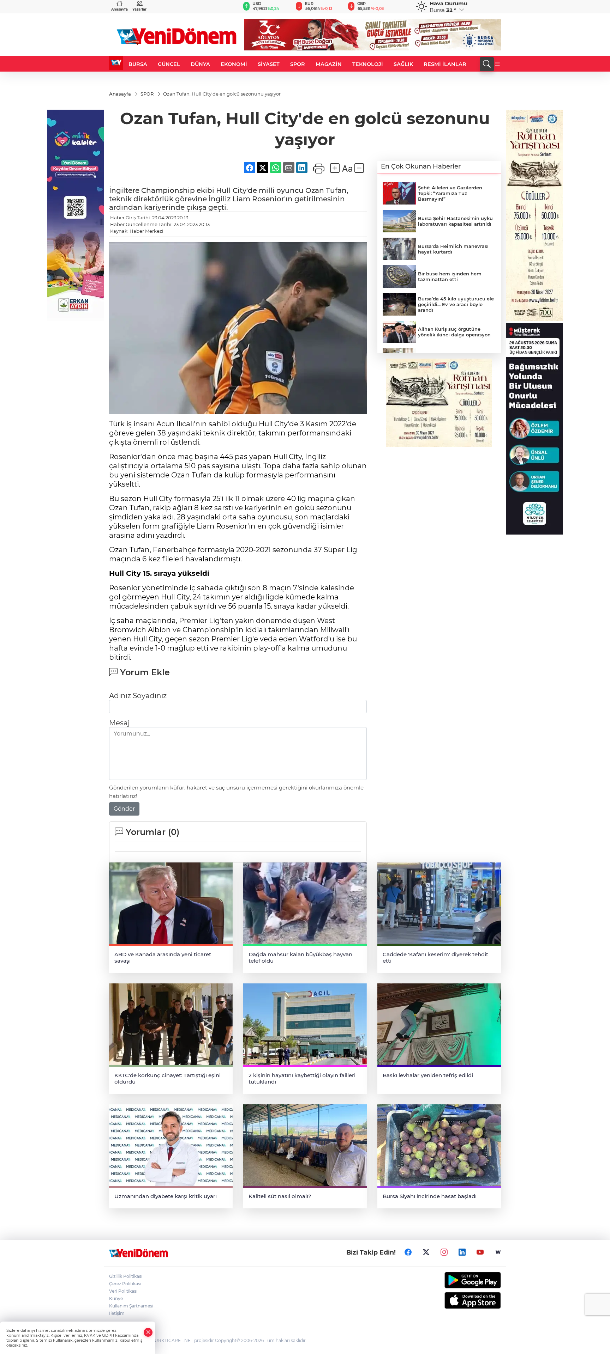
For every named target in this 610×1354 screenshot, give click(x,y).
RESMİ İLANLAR (445, 64)
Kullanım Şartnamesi (131, 1306)
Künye (116, 1298)
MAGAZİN (329, 64)
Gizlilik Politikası (125, 1276)
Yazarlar (139, 9)
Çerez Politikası (125, 1283)
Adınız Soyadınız (138, 695)
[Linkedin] (462, 1252)
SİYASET (269, 64)
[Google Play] (456, 1280)
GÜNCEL (169, 64)
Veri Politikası (123, 1291)
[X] (426, 1252)
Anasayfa (119, 9)
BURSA (137, 64)
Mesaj (119, 723)
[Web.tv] (498, 1252)
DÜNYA (200, 64)
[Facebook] (408, 1252)
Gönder (124, 808)
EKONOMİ (234, 64)
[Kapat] (148, 1332)
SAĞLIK (403, 64)
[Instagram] (444, 1252)
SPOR (297, 64)
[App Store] (456, 1300)
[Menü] (497, 64)
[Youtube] (480, 1252)
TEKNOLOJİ (367, 64)
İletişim (117, 1313)
